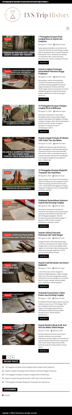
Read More (43, 63)
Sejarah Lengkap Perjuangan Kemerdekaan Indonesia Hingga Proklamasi (51, 71)
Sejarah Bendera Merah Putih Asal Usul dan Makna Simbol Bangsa (52, 326)
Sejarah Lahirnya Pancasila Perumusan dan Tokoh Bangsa (50, 234)
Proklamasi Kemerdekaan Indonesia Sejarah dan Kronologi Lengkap (53, 201)
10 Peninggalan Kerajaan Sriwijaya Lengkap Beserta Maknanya (52, 107)
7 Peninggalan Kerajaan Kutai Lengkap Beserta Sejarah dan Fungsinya (24, 2)
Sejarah (7, 39)
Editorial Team (60, 44)
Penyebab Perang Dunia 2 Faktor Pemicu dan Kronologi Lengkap (51, 294)
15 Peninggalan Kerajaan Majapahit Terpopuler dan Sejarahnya (52, 171)
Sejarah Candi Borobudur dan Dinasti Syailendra (53, 264)
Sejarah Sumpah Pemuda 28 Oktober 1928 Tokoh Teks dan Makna (53, 139)
